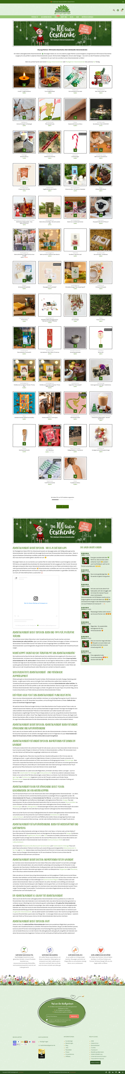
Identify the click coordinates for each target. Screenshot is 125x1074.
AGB (92, 1041)
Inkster (75, 122)
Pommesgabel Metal (50, 91)
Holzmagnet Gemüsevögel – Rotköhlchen (101, 384)
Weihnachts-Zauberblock (100, 156)
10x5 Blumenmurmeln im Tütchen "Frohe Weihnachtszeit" (50, 385)
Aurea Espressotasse (75, 352)
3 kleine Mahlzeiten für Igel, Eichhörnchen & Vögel (24, 255)
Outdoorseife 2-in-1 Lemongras (50, 417)
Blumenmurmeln (18, 779)
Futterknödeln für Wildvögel (28, 773)
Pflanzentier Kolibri (75, 417)
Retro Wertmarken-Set (100, 91)
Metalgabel (49, 89)
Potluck (24, 448)
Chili (45, 835)
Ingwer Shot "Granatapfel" (75, 384)
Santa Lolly (100, 352)
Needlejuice (24, 122)
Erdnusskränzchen (46, 773)
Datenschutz (94, 1043)
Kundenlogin (69, 1041)
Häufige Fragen (44, 1041)
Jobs (67, 1047)
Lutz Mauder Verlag (101, 155)
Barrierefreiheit (95, 1045)
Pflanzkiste (73, 869)
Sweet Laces (75, 89)
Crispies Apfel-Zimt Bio (24, 189)
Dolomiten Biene (24, 89)
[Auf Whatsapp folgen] (122, 1072)
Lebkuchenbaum (18, 817)
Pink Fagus (24, 155)
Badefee (50, 285)
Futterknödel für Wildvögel (61, 846)
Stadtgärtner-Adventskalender (75, 62)
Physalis (38, 835)
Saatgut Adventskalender (54, 62)
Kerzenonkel (50, 155)
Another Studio (50, 122)
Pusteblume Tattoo (75, 482)
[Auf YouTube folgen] (119, 1072)
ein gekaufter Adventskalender (22, 912)
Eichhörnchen (26, 777)
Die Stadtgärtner (50, 220)
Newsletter (69, 1050)
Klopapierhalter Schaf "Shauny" (101, 221)
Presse (67, 1052)
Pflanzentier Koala (49, 124)
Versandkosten (72, 1072)
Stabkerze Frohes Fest (49, 156)
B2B (77, 17)
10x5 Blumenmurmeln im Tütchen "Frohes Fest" (24, 385)
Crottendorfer (24, 350)
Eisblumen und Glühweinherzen (75, 221)
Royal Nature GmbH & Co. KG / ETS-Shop (24, 220)
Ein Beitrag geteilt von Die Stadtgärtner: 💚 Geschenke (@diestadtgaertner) (35, 625)
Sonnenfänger (75, 319)
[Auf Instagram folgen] (109, 1072)
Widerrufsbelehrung (96, 1054)
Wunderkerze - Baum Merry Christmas (49, 352)
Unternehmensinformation (98, 1056)
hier (94, 62)
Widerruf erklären (95, 1062)
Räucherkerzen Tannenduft (24, 352)
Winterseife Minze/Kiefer (24, 287)
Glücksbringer (69, 760)
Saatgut (65, 800)
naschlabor (75, 155)
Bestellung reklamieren (97, 1052)
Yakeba (101, 318)
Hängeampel (63, 869)
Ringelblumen (31, 835)
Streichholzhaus (24, 156)
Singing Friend (49, 187)
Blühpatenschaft (27, 846)
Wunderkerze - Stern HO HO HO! (101, 124)
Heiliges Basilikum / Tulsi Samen (75, 450)
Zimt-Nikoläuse (50, 450)
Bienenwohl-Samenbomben (41, 846)
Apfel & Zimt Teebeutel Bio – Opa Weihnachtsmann (24, 222)
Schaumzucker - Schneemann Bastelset (75, 189)
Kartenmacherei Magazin (50, 879)
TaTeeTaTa (75, 252)
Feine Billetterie (101, 89)
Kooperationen (70, 1054)
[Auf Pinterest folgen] (116, 1072)
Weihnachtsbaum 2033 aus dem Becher (50, 254)
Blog (71, 17)
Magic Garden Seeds (75, 448)
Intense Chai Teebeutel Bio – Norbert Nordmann (101, 418)
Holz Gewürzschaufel (24, 450)
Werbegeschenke (87, 17)
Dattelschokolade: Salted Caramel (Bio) (24, 417)
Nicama (24, 285)
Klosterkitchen (75, 383)
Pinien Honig (24, 319)
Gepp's (101, 187)
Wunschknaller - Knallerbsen (101, 254)
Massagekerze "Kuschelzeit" (50, 287)
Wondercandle (101, 122)
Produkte (35, 17)
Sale (57, 17)
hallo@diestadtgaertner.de (47, 1045)
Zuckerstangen (75, 156)
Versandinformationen (97, 1058)
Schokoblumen (54, 815)
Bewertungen (69, 1043)
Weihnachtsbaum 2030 (55, 840)
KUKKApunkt (101, 285)
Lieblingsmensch (32, 806)
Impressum (94, 1050)
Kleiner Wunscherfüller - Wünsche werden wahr (49, 222)
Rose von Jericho (101, 319)
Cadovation (101, 220)
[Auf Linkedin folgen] (112, 1072)
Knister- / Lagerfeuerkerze (24, 91)
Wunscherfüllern (71, 802)
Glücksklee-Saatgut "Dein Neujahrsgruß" (75, 287)
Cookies (93, 1047)
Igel (14, 777)
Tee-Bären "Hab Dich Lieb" (75, 254)
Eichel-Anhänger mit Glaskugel (24, 124)
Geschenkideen (46, 17)
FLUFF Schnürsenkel (50, 482)
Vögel (17, 777)
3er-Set (23, 850)
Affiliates (68, 1056)
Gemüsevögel (100, 383)
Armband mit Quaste (101, 287)
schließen (2, 1)
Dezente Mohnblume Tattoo (75, 124)
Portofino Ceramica (75, 350)
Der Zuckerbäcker (75, 187)
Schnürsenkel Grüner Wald (75, 91)
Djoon (24, 416)
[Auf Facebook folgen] (106, 1072)
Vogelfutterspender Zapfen (50, 189)
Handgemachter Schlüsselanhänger (101, 450)
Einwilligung (51, 1021)
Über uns (64, 17)
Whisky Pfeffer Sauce (100, 189)
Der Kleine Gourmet (24, 318)
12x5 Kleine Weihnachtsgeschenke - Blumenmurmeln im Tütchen (49, 320)
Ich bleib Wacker (24, 187)
